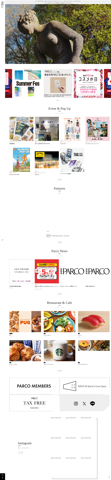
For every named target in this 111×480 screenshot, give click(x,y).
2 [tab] (57, 100)
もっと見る (60, 179)
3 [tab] (58, 100)
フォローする (20, 452)
